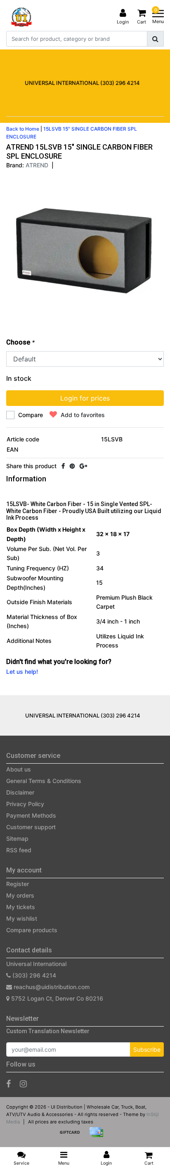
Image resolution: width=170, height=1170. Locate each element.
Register (17, 883)
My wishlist (21, 918)
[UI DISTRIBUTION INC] (21, 17)
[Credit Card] (98, 1136)
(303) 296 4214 (33, 975)
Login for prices (85, 398)
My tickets (20, 906)
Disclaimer (20, 792)
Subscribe (147, 1049)
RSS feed (18, 849)
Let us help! (22, 671)
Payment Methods (31, 815)
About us (18, 769)
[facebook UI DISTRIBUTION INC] (8, 1084)
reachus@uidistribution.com (52, 986)
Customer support (31, 826)
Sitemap (17, 838)
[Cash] (72, 1136)
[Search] (155, 39)
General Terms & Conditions (43, 780)
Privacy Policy (25, 803)
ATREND (37, 165)
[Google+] (83, 465)
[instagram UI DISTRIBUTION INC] (23, 1084)
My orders (20, 895)
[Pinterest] (72, 465)
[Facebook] (63, 465)
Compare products (31, 929)
